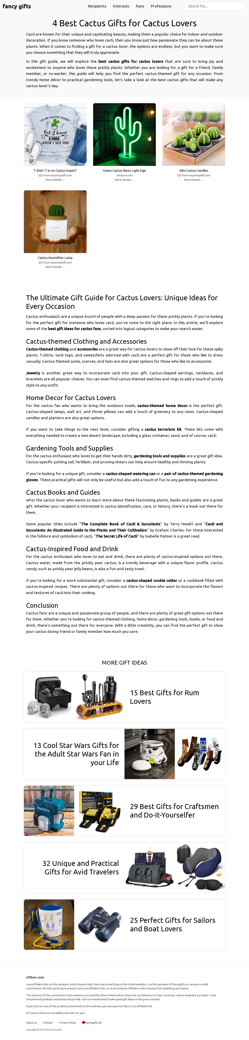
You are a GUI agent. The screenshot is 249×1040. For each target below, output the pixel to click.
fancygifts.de (94, 1022)
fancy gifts (17, 6)
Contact (48, 1022)
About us (31, 1022)
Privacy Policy (67, 1022)
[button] (97, 6)
